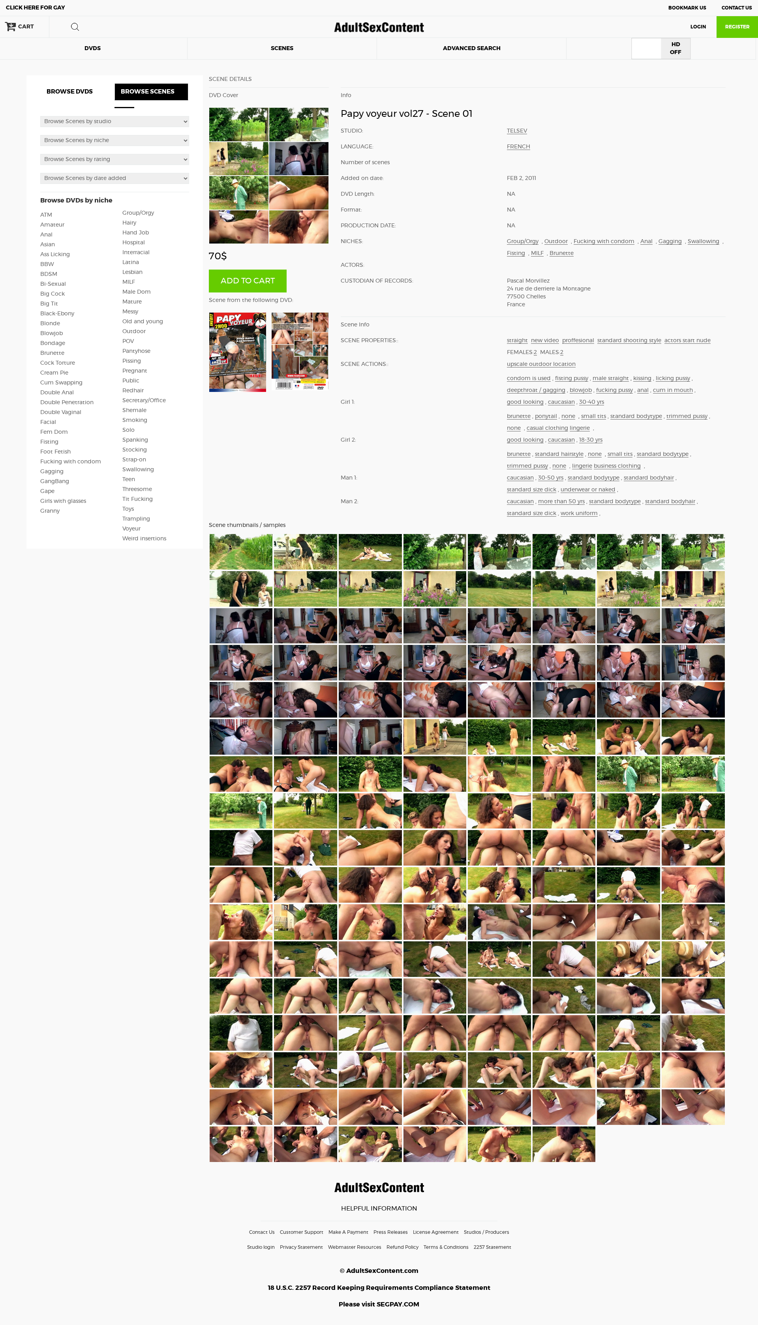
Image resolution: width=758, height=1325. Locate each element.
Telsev (517, 131)
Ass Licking (55, 254)
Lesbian (132, 272)
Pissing (131, 361)
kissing (642, 378)
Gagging (52, 471)
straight (517, 340)
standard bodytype (636, 416)
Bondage (52, 343)
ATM (46, 215)
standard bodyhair (649, 478)
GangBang (54, 481)
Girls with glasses (63, 501)
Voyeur (131, 529)
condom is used (529, 378)
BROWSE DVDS (70, 92)
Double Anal (57, 392)
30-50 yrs (550, 478)
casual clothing (547, 428)
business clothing (617, 466)
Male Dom (136, 292)
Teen (128, 479)
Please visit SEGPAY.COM (379, 1304)
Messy (130, 312)
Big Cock (52, 294)
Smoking (134, 420)
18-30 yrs (590, 440)
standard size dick (531, 490)
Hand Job (135, 233)
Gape (47, 491)
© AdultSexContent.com (379, 1271)
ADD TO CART (248, 281)
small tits (593, 416)
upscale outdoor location (541, 364)
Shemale (134, 410)
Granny (50, 511)
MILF (128, 282)
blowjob (581, 390)
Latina (130, 262)
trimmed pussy (686, 416)
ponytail (546, 416)
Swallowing (138, 469)
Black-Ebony (57, 314)
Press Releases (390, 1232)
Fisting (49, 442)
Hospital (133, 243)
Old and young (142, 321)
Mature (132, 302)
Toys (128, 509)
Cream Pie (54, 373)
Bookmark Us (687, 8)
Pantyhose (136, 351)
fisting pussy (571, 378)
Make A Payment (348, 1232)
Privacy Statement (301, 1247)
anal (643, 390)
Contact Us (737, 8)
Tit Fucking (137, 499)
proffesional (578, 340)
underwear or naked (588, 490)
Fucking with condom (70, 462)
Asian (47, 244)
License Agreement (436, 1232)
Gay (35, 8)
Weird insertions (144, 539)
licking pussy (673, 378)
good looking (525, 402)
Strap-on (134, 460)
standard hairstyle (559, 454)
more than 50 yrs (561, 501)
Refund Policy (402, 1247)
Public (130, 381)
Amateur (52, 225)
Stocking (134, 450)
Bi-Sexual (53, 284)
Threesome (137, 489)
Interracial (136, 252)
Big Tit (49, 304)
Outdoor (134, 331)
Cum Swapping (61, 383)
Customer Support (301, 1232)
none (568, 416)
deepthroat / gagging (536, 390)
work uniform (579, 513)
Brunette (52, 353)
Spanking (135, 440)
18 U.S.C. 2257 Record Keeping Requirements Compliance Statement (379, 1288)
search (75, 27)
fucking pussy (614, 390)
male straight (611, 378)
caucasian (561, 402)
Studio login (261, 1247)
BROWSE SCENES (147, 92)
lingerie (580, 428)
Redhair (133, 391)
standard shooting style (629, 340)
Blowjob (51, 333)
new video (545, 340)
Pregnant (134, 371)
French (518, 147)
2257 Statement (492, 1247)
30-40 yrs (591, 402)
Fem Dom (54, 432)
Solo (128, 430)
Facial (48, 422)
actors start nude (687, 340)
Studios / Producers (486, 1232)
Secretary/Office (144, 400)
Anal (46, 235)
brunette (519, 416)
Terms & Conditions (446, 1247)
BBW (47, 264)
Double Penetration (67, 402)
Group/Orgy (138, 213)
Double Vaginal (60, 412)
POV (128, 341)
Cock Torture (57, 363)
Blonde (50, 323)
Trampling (136, 519)
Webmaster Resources (354, 1247)
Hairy (129, 223)
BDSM (48, 274)
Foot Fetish (55, 452)
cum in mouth (673, 390)
